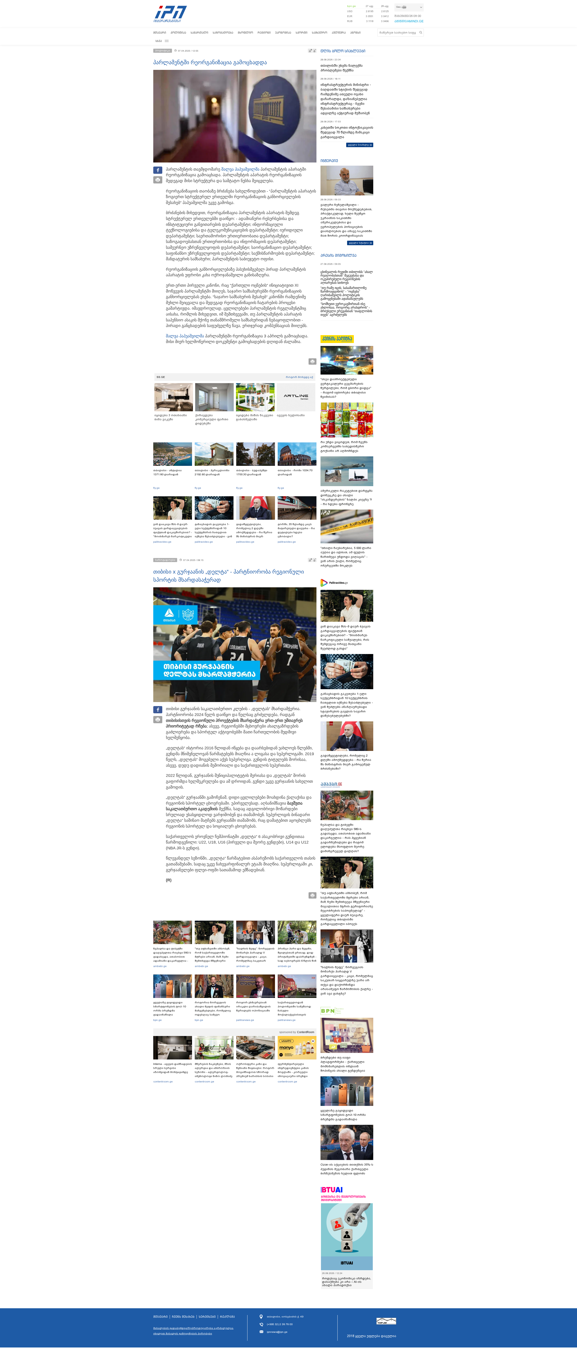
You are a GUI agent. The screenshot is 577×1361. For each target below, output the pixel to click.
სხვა (159, 41)
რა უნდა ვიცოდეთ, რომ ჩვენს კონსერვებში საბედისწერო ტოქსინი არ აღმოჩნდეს (344, 446)
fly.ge (156, 488)
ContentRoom (305, 1032)
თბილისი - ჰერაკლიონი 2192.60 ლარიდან (212, 472)
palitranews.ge (245, 1020)
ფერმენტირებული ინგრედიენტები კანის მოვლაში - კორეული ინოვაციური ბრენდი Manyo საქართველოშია (294, 1072)
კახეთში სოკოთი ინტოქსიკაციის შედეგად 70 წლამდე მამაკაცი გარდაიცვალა (347, 132)
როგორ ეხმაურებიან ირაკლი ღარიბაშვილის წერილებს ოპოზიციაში (253, 1006)
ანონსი (355, 32)
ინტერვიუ (329, 160)
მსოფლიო (245, 32)
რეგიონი (264, 32)
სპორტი (301, 32)
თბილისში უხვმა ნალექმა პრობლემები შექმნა (342, 68)
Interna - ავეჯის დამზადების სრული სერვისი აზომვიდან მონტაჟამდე (172, 1068)
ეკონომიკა (283, 32)
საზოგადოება (223, 32)
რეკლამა (227, 1316)
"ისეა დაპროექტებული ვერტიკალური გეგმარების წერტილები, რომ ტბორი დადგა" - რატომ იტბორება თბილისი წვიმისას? (346, 387)
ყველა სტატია (359, 242)
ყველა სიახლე (358, 144)
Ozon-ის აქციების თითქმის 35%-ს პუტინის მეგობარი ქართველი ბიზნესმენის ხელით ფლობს (347, 1169)
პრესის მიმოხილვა (338, 255)
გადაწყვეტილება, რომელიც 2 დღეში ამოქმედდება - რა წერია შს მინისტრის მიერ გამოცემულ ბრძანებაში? (254, 532)
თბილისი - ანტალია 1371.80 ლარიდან (167, 472)
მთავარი (159, 32)
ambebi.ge (160, 966)
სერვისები (207, 1316)
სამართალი (199, 32)
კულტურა (339, 32)
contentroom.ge (163, 1081)
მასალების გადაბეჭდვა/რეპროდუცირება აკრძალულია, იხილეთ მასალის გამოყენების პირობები (193, 1331)
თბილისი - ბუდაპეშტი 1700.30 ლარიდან (251, 472)
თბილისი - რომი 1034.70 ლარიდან (295, 472)
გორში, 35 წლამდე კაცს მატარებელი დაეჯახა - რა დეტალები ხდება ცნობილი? (296, 530)
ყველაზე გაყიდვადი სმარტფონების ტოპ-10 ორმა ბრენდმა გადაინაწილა (169, 1008)
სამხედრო (319, 32)
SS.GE (161, 377)
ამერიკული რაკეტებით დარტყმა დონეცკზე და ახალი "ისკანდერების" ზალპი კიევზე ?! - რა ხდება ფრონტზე (347, 497)
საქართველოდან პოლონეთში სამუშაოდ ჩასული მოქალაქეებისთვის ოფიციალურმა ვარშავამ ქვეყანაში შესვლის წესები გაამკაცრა (296, 1014)
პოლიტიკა (178, 32)
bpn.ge (351, 6)
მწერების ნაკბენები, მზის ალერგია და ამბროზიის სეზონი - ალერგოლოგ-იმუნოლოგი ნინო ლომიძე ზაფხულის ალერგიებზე (213, 1072)
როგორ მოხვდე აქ (299, 377)
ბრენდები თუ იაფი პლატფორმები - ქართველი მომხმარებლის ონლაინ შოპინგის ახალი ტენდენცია (343, 1064)
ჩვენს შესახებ (183, 1316)
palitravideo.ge (162, 541)
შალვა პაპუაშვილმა (240, 169)
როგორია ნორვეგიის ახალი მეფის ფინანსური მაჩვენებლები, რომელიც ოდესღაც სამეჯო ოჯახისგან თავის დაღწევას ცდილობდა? (213, 1012)
